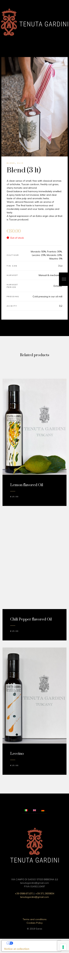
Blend (11, 163)
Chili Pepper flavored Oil (31, 619)
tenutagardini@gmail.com (34, 896)
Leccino (17, 753)
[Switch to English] (34, 810)
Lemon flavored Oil (26, 485)
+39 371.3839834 (45, 893)
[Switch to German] (42, 810)
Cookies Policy (35, 922)
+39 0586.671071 (24, 893)
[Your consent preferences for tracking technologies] (63, 947)
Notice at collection (16, 948)
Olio (20, 163)
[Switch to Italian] (26, 810)
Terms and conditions (35, 919)
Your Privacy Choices (34, 943)
